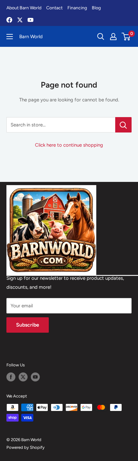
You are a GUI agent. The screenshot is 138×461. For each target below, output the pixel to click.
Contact (54, 8)
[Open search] (100, 36)
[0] (126, 36)
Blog (96, 8)
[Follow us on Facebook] (10, 376)
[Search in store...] (123, 124)
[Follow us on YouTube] (35, 376)
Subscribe (27, 325)
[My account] (113, 36)
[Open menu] (9, 36)
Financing (77, 8)
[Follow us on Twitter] (23, 376)
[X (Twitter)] (20, 20)
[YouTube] (30, 20)
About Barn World (23, 8)
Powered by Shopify (25, 447)
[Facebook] (9, 20)
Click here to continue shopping (69, 145)
